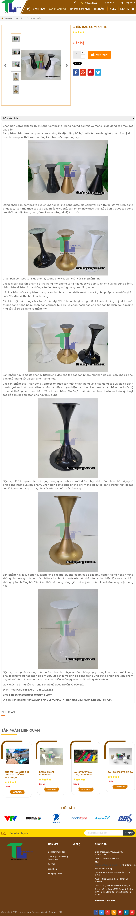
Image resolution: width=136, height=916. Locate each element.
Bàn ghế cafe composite (46, 773)
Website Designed (49, 912)
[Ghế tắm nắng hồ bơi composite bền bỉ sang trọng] (17, 756)
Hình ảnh (99, 9)
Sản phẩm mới (57, 9)
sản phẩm (20, 18)
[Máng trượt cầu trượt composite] (86, 756)
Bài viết (51, 864)
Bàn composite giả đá (120, 772)
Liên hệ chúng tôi (56, 852)
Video (112, 9)
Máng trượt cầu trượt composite (83, 773)
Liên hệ (124, 9)
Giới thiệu (39, 9)
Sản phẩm (53, 869)
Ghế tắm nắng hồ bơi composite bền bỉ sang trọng (17, 775)
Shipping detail (55, 874)
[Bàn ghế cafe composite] (51, 756)
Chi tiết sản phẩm (34, 18)
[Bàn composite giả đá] (120, 756)
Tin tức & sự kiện (80, 9)
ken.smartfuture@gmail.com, (108, 865)
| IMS (60, 912)
